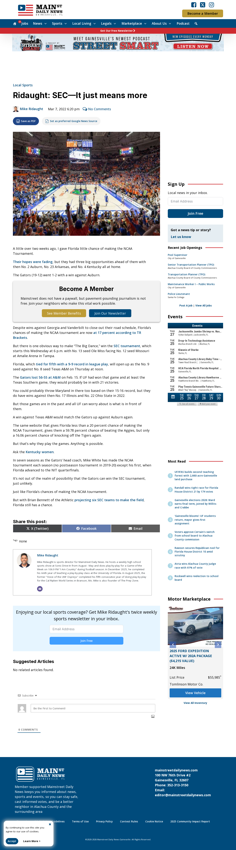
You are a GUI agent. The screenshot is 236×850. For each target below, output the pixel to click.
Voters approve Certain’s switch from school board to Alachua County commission (195, 535)
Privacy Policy (104, 821)
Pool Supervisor (177, 255)
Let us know (181, 236)
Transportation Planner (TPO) (186, 274)
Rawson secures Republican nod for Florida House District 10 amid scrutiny (197, 551)
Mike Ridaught (31, 109)
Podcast (183, 23)
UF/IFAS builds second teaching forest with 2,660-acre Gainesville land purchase (196, 475)
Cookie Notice (154, 821)
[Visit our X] (203, 5)
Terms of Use (80, 821)
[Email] (40, 589)
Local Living (81, 23)
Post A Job (185, 305)
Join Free (87, 641)
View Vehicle (195, 693)
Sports (57, 23)
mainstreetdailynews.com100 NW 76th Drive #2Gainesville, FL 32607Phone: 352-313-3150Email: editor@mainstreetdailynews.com (183, 782)
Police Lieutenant (179, 294)
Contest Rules (129, 821)
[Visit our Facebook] (194, 5)
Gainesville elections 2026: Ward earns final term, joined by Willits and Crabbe (195, 503)
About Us (159, 23)
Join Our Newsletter (110, 313)
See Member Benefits (64, 313)
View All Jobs (203, 305)
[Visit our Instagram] (211, 5)
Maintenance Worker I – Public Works (191, 284)
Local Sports (23, 85)
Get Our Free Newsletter (116, 30)
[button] (173, 644)
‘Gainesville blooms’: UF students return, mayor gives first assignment (195, 519)
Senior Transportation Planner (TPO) (191, 264)
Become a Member (202, 13)
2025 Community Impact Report (190, 821)
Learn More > (31, 841)
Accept (12, 841)
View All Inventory (195, 703)
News (37, 23)
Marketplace (132, 23)
